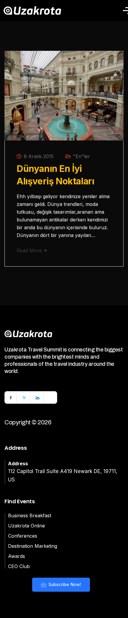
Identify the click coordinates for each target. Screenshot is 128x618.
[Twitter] (24, 397)
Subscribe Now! (64, 584)
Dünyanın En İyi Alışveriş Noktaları (55, 174)
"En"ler (81, 156)
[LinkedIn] (37, 397)
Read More (30, 250)
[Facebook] (11, 397)
